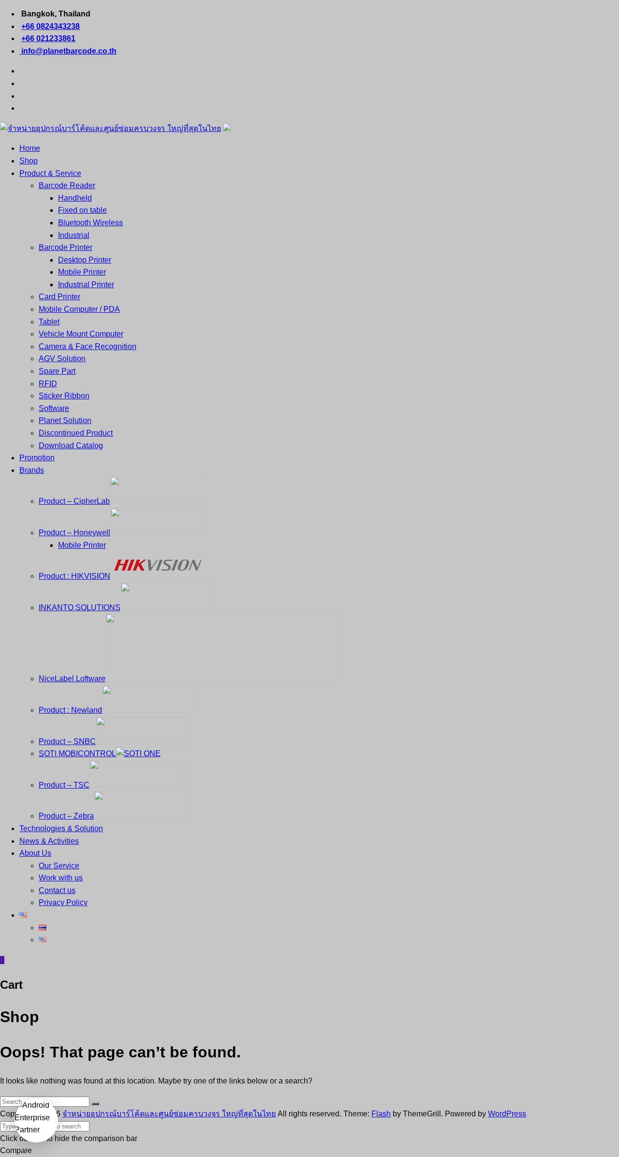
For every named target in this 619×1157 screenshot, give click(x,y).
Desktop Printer (84, 260)
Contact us (57, 890)
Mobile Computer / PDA (79, 309)
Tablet (49, 322)
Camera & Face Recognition (87, 346)
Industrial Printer (86, 284)
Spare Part (57, 371)
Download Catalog (71, 445)
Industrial (73, 235)
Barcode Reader (67, 185)
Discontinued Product (76, 433)
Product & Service (50, 173)
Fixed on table (82, 210)
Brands (31, 470)
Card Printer (59, 297)
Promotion (37, 458)
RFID (48, 384)
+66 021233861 (48, 38)
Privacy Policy (63, 902)
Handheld (75, 198)
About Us (35, 853)
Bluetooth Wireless (90, 223)
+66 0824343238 (50, 26)
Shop (28, 161)
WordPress (507, 1114)
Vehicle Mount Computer (81, 334)
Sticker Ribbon (64, 396)
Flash (381, 1114)
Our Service (59, 866)
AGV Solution (62, 358)
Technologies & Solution (61, 828)
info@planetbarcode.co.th (68, 51)
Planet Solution (65, 420)
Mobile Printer (82, 272)
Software (54, 408)
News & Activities (49, 841)
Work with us (61, 878)
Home (29, 148)
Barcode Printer (65, 247)
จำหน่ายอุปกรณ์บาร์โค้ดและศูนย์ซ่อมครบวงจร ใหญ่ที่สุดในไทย (169, 1114)
